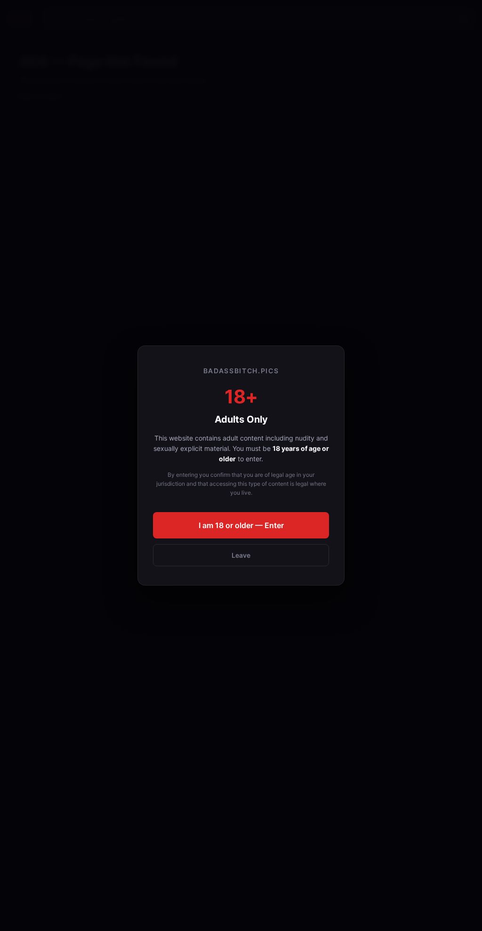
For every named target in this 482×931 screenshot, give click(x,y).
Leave (241, 555)
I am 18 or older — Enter (241, 525)
